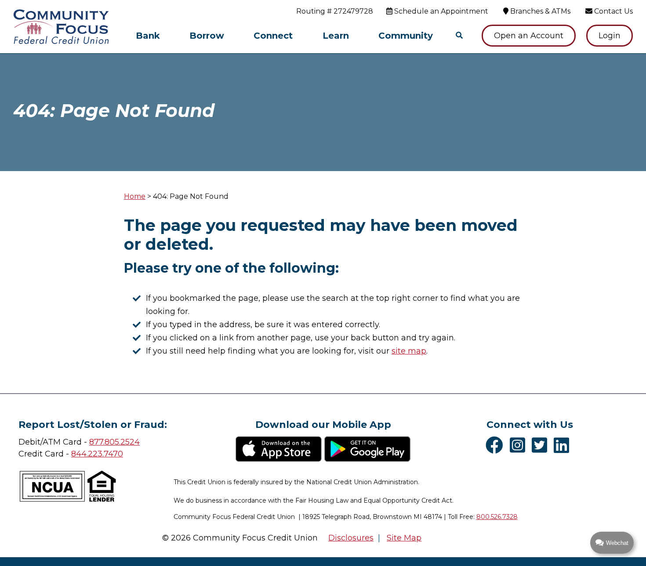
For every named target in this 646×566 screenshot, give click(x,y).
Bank (148, 35)
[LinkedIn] (563, 445)
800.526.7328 (497, 517)
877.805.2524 (114, 442)
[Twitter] (542, 445)
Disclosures (351, 538)
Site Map (404, 538)
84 (76, 454)
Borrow (206, 35)
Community (405, 35)
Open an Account (528, 35)
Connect (273, 35)
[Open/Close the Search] (459, 36)
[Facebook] (497, 445)
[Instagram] (520, 445)
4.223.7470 (102, 454)
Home (134, 196)
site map (409, 351)
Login (610, 35)
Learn (336, 35)
